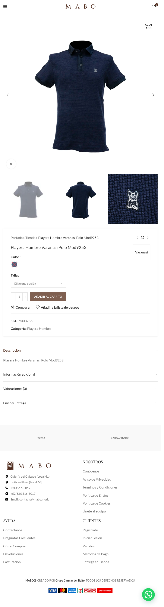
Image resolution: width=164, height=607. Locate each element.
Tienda (30, 237)
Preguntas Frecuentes (19, 538)
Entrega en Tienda (96, 562)
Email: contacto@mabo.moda (29, 499)
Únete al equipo (94, 511)
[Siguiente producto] (147, 237)
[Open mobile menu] (5, 6)
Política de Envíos (95, 495)
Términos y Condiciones (100, 487)
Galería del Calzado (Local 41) (30, 476)
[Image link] (28, 465)
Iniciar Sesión (92, 538)
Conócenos (91, 471)
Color (15, 257)
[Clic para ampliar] (11, 164)
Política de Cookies (97, 503)
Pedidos (89, 546)
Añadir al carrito (48, 296)
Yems (41, 438)
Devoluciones (13, 554)
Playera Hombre (39, 328)
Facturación (12, 562)
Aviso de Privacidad (97, 479)
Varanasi (141, 252)
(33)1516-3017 (20, 488)
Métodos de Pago (95, 554)
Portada (17, 237)
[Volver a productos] (142, 237)
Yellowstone (120, 438)
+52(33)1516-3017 (22, 493)
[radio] (14, 264)
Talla (14, 275)
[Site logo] (80, 6)
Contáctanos (12, 530)
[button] (7, 94)
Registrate (90, 530)
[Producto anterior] (137, 237)
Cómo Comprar (14, 546)
